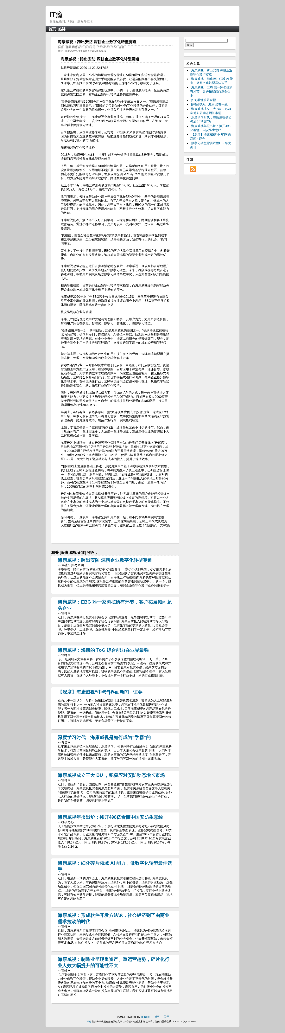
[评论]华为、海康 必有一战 (209, 104)
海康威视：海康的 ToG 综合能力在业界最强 (103, 650)
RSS (193, 169)
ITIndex (145, 1016)
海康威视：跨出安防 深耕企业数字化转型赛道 (105, 560)
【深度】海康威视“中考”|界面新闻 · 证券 (100, 692)
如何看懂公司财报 (203, 100)
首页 (52, 29)
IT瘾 (56, 15)
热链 (62, 29)
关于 (166, 1016)
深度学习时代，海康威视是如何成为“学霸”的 (104, 737)
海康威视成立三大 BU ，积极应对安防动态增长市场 (111, 775)
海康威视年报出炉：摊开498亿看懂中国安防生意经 (110, 817)
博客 (157, 1016)
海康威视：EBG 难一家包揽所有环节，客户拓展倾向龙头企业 (211, 91)
